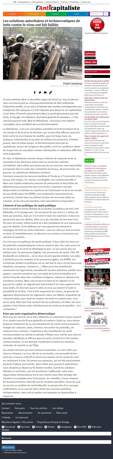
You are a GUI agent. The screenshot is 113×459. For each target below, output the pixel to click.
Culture (73, 15)
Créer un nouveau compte (13, 450)
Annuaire (20, 408)
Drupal (54, 422)
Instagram (66, 427)
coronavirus (88, 76)
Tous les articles (38, 408)
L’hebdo (6, 417)
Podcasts (64, 2)
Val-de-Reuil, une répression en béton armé (97, 118)
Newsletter (7, 413)
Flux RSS (81, 427)
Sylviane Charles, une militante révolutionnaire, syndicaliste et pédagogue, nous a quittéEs (96, 168)
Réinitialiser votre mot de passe (15, 453)
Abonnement (25, 413)
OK (106, 14)
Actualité (9, 15)
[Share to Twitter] (40, 92)
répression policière (91, 71)
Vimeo (38, 427)
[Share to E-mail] (45, 92)
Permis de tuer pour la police (97, 81)
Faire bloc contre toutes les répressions (96, 99)
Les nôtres (57, 408)
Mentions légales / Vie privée (17, 422)
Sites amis (61, 413)
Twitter (51, 427)
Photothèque (74, 2)
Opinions (52, 15)
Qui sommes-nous (11, 404)
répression (88, 67)
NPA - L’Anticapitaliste (21, 2)
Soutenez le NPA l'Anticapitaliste (96, 33)
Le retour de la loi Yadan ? (94, 207)
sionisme (88, 205)
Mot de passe (6, 438)
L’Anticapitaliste (37, 2)
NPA (86, 185)
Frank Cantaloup (90, 58)
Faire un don (86, 2)
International (31, 15)
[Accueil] (56, 7)
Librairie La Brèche (52, 2)
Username (5, 430)
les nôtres (88, 164)
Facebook (9, 427)
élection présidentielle (93, 222)
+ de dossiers (105, 331)
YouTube (25, 427)
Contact (6, 408)
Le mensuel (22, 417)
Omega (65, 422)
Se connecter (45, 413)
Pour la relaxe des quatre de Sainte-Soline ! (96, 137)
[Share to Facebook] (34, 92)
